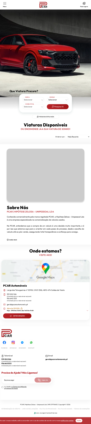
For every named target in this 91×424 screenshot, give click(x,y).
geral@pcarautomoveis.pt (17, 304)
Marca (27, 97)
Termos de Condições (82, 409)
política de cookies (67, 421)
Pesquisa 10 (59, 106)
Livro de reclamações (30, 409)
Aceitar (79, 420)
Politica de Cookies (65, 409)
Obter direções (19, 316)
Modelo (52, 97)
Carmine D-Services (51, 413)
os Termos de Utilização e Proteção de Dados (15, 387)
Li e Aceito (15, 387)
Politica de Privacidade (48, 409)
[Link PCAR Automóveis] (43, 4)
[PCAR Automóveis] (6, 333)
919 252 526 (12, 294)
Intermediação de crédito (10, 409)
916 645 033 (12, 298)
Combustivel (29, 104)
